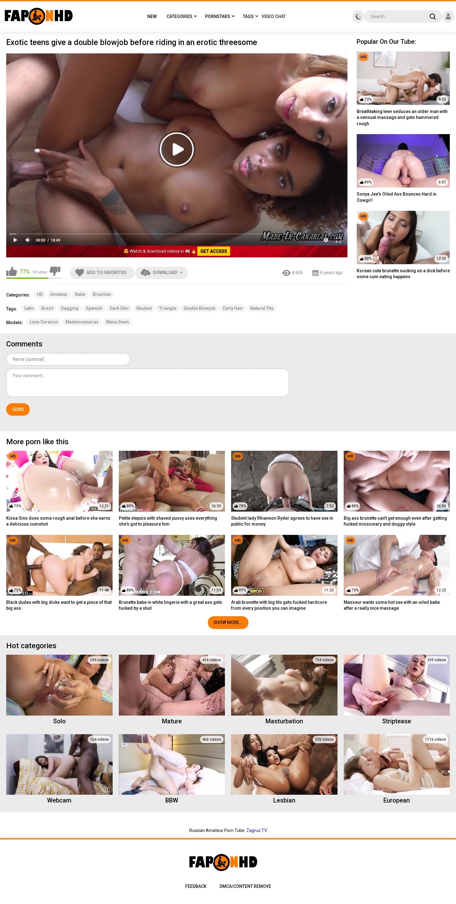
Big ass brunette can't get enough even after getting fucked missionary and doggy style (395, 521)
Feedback (196, 886)
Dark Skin (119, 308)
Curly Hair (233, 308)
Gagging (69, 308)
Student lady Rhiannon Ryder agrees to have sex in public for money (282, 521)
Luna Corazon (44, 321)
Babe (80, 294)
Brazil (47, 308)
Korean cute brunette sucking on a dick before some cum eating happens (403, 273)
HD (40, 294)
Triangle (167, 308)
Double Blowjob (199, 308)
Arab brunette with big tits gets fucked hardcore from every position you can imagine (279, 605)
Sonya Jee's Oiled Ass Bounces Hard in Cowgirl (396, 197)
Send (18, 409)
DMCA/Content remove (245, 886)
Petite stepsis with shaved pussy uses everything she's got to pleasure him (168, 521)
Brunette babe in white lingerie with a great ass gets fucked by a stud (170, 605)
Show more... (228, 622)
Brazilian (102, 294)
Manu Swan (117, 321)
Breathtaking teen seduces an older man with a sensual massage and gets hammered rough (402, 117)
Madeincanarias (82, 321)
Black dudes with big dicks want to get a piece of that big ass (59, 605)
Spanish (94, 308)
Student (144, 308)
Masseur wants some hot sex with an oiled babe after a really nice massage (392, 605)
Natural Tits (262, 308)
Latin (29, 308)
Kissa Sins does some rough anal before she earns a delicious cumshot (58, 521)
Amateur (59, 294)
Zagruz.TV (256, 830)
